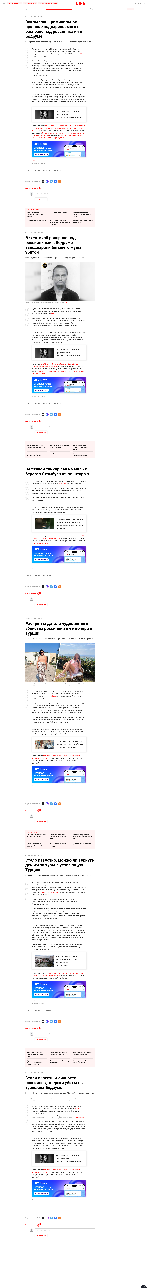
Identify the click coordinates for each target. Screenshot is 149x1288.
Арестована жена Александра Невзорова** (83, 221)
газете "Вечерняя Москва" (49, 892)
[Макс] (47, 181)
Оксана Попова (37, 568)
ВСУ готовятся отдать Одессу (36, 221)
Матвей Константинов (39, 163)
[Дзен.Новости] (43, 181)
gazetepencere (80, 1195)
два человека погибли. (40, 543)
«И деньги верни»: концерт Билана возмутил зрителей (36, 446)
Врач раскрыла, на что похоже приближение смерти (83, 455)
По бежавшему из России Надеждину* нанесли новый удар (82, 836)
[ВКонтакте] (55, 181)
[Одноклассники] (59, 181)
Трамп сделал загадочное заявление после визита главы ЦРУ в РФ (60, 222)
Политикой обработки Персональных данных (59, 9)
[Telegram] (51, 181)
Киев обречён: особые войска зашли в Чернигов (60, 446)
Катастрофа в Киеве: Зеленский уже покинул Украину (35, 214)
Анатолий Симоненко (39, 1003)
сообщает (62, 484)
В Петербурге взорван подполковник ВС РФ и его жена (82, 214)
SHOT (81, 54)
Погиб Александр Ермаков (59, 212)
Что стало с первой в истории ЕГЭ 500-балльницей (36, 455)
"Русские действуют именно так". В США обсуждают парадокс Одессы (36, 1062)
